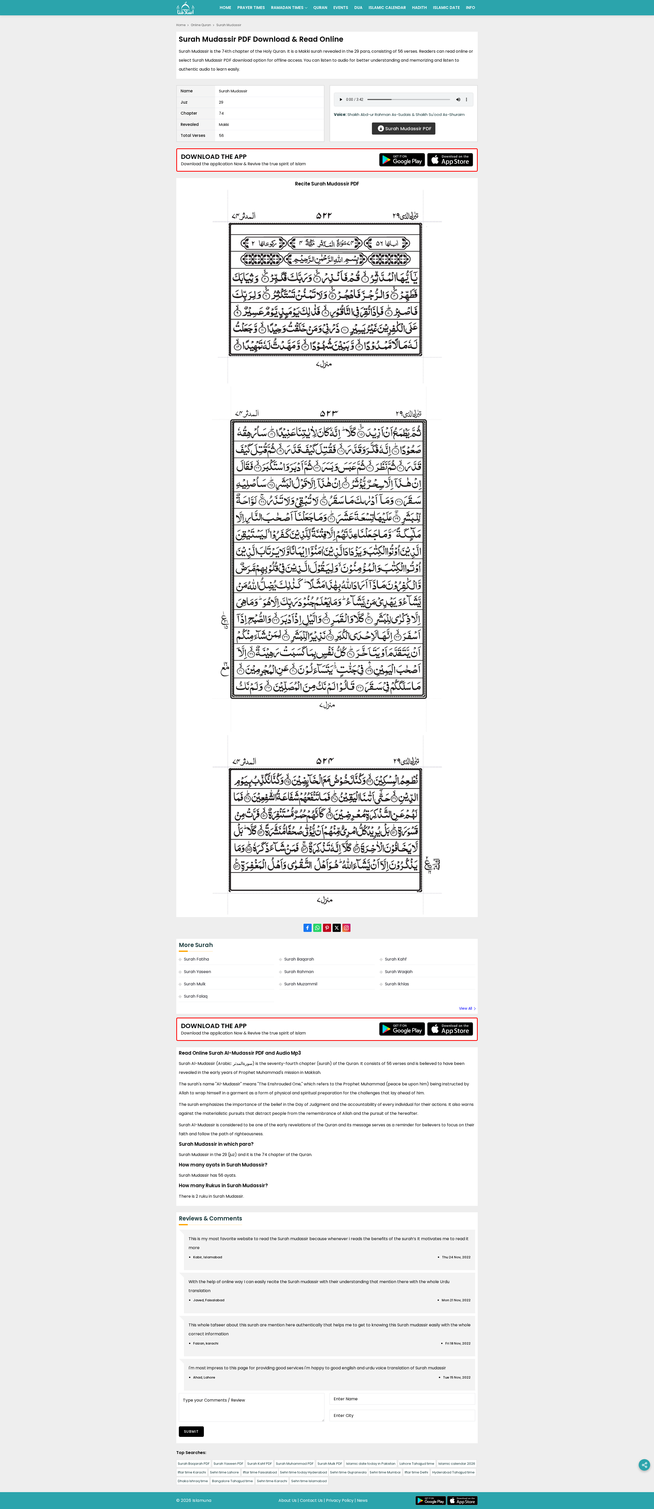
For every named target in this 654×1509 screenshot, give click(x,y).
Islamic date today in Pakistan (370, 1463)
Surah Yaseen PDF (228, 1463)
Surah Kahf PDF (259, 1463)
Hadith (419, 7)
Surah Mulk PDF (330, 1463)
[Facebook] (307, 928)
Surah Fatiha (196, 959)
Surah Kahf (396, 959)
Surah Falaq (195, 996)
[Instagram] (346, 928)
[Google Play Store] (402, 160)
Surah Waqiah (399, 972)
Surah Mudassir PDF (408, 128)
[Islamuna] (185, 7)
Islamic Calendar (387, 7)
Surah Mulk (195, 984)
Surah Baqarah (299, 959)
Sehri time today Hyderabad (303, 1472)
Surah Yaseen (197, 972)
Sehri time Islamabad (309, 1481)
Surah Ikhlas (397, 984)
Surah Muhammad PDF (294, 1463)
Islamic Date (446, 7)
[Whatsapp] (317, 928)
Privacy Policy (340, 1500)
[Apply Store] (450, 160)
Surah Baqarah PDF (193, 1463)
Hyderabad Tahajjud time (453, 1472)
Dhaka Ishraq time (193, 1481)
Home (225, 7)
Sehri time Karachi (272, 1481)
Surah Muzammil (300, 984)
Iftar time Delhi (416, 1472)
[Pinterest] (327, 928)
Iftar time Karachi (192, 1472)
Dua (358, 7)
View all (465, 1008)
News (362, 1500)
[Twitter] (337, 928)
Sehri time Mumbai (385, 1472)
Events (340, 7)
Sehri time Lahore (224, 1472)
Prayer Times (251, 7)
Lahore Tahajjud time (417, 1463)
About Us (287, 1500)
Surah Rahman (299, 972)
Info (470, 7)
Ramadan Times (287, 7)
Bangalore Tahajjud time (232, 1481)
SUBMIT (191, 1431)
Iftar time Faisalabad (260, 1472)
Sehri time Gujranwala (348, 1472)
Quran (320, 7)
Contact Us (311, 1500)
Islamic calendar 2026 (456, 1463)
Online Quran (201, 25)
